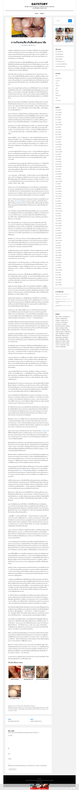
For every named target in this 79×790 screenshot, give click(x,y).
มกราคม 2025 (58, 146)
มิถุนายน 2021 (58, 252)
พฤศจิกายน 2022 (58, 210)
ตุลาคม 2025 (58, 127)
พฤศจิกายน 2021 (58, 240)
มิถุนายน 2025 (58, 134)
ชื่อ (8, 748)
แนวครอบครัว (10, 710)
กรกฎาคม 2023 (58, 191)
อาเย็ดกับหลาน (67, 331)
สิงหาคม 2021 (58, 247)
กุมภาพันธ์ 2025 (58, 144)
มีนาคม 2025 (58, 141)
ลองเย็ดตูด (37, 707)
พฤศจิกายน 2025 (58, 124)
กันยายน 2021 (58, 245)
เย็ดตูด (23, 709)
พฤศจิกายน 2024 (58, 151)
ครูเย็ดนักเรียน (63, 318)
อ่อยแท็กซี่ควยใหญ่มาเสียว (60, 66)
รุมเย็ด (33, 707)
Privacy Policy (39, 781)
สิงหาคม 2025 (58, 132)
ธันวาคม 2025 (58, 122)
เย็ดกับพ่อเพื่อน (58, 337)
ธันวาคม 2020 (58, 267)
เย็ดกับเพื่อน (65, 337)
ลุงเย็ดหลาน (58, 329)
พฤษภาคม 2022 (58, 225)
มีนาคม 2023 (58, 201)
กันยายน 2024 (58, 156)
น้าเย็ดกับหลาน (58, 324)
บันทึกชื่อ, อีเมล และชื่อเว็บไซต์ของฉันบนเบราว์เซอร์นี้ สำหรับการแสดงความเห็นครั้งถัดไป (27, 765)
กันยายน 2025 (58, 129)
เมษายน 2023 (58, 198)
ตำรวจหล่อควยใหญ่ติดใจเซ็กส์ (61, 64)
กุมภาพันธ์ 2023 (58, 203)
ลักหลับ (40, 707)
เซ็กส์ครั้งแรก (15, 709)
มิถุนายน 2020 (58, 282)
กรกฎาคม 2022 (58, 220)
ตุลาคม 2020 (58, 272)
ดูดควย (30, 707)
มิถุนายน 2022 (58, 223)
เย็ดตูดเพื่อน (62, 339)
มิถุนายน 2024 (58, 164)
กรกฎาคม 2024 (58, 161)
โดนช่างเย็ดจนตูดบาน (59, 56)
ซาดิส (62, 322)
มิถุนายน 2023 (58, 193)
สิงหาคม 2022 (58, 218)
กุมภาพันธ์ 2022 (58, 233)
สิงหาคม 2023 (58, 188)
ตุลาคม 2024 (58, 154)
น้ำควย (17, 201)
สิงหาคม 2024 (58, 159)
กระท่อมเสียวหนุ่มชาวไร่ (60, 61)
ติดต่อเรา (42, 13)
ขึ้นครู (12, 707)
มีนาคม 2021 (57, 260)
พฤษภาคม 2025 (58, 137)
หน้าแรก (36, 13)
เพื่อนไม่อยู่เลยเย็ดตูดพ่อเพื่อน (64, 294)
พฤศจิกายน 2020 (58, 270)
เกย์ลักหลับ (19, 705)
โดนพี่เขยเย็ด (63, 346)
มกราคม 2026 (58, 119)
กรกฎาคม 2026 (58, 112)
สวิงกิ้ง (56, 83)
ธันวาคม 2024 (58, 149)
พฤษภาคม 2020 (58, 284)
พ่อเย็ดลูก (68, 326)
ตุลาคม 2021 (57, 242)
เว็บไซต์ (9, 758)
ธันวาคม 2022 (58, 208)
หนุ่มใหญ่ (57, 331)
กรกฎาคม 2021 (58, 250)
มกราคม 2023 (58, 206)
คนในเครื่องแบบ (58, 78)
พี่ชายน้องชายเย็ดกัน (60, 326)
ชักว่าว (31, 318)
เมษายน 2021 (58, 257)
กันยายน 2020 (58, 274)
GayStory (39, 4)
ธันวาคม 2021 (58, 237)
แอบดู (67, 344)
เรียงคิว (68, 341)
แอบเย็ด (15, 710)
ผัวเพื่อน (65, 324)
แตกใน (22, 470)
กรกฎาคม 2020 (58, 279)
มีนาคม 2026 (58, 117)
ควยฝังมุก (57, 320)
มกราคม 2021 (58, 265)
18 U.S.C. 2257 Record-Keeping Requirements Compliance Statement (39, 780)
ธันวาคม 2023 (58, 178)
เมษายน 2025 (58, 139)
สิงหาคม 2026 (58, 109)
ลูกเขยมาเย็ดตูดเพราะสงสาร (65, 299)
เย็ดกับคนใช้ (58, 335)
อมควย (46, 430)
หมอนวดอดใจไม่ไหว (59, 51)
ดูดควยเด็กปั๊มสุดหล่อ (59, 54)
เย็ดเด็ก (28, 705)
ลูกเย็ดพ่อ (64, 329)
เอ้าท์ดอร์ (43, 709)
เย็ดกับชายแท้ (65, 335)
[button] (74, 788)
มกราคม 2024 (58, 176)
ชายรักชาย (14, 705)
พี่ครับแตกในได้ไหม (63, 296)
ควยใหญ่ (19, 707)
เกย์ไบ (22, 705)
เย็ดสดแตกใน (30, 709)
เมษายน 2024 (58, 169)
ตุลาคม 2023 (58, 183)
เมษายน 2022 (58, 228)
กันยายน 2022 (58, 215)
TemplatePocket (39, 783)
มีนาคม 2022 (58, 230)
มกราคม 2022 (58, 235)
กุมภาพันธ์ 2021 (58, 262)
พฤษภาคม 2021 (58, 255)
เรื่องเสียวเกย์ (32, 705)
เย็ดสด (26, 709)
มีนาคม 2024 (58, 171)
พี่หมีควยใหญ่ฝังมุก (58, 59)
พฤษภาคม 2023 (58, 196)
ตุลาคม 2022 (58, 213)
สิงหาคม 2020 (58, 277)
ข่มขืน (56, 75)
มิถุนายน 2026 (58, 114)
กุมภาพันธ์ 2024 (58, 174)
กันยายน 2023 (58, 186)
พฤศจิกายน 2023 (58, 181)
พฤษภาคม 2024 (58, 166)
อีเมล (9, 753)
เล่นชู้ (56, 98)
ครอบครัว (15, 707)
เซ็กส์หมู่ (25, 705)
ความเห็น (10, 735)
